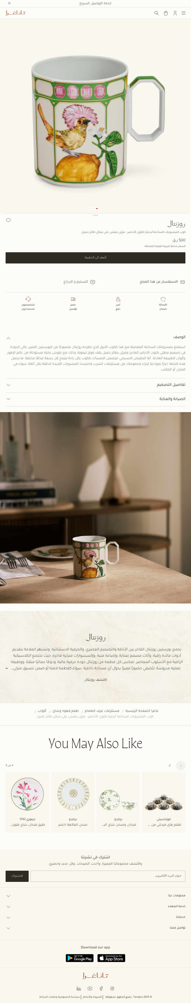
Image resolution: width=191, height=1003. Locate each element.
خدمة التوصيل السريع (95, 4)
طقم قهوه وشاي (65, 711)
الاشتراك (17, 876)
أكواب (42, 711)
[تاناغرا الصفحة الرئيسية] (16, 13)
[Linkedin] (79, 988)
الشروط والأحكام (92, 997)
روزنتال (176, 223)
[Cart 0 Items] (166, 13)
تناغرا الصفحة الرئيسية (142, 711)
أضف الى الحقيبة (95, 258)
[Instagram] (112, 988)
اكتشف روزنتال (95, 680)
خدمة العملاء (176, 906)
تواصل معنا (177, 928)
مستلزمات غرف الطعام (102, 711)
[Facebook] (101, 988)
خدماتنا (180, 917)
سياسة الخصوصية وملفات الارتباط (59, 997)
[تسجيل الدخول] (175, 13)
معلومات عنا (176, 896)
